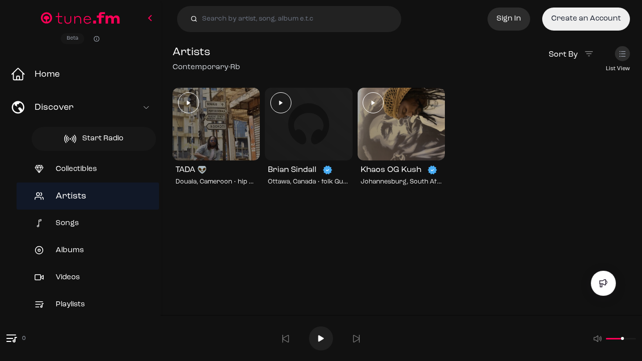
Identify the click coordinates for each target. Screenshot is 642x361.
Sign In (509, 19)
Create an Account (586, 19)
